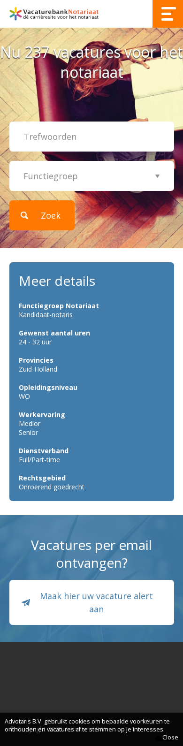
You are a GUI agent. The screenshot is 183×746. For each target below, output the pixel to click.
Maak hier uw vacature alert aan (96, 602)
